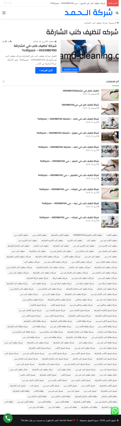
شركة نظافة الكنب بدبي (107, 326)
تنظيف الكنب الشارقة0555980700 (87, 235)
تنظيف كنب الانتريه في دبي (83, 246)
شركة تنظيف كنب (39, 283)
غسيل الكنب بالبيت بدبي (80, 380)
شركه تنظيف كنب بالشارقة (38, 342)
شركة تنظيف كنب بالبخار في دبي (104, 294)
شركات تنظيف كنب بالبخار (79, 267)
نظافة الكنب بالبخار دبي (37, 396)
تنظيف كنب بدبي (18, 251)
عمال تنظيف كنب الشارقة (42, 369)
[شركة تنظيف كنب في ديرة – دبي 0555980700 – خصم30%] (110, 208)
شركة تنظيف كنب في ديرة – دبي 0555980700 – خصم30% (70, 203)
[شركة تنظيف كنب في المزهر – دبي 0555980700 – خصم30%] (110, 165)
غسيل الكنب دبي (70, 385)
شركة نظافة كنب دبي (31, 337)
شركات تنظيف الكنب (71, 256)
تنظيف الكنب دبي (21, 235)
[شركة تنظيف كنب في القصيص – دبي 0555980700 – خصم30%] (110, 179)
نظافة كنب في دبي (36, 407)
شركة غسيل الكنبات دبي (55, 310)
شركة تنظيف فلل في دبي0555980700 (80, 105)
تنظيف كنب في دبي (92, 256)
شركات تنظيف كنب (32, 262)
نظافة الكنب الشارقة (21, 391)
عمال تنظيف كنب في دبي (85, 375)
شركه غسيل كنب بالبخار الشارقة (55, 359)
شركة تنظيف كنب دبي (29, 294)
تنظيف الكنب (112, 235)
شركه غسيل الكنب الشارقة (40, 348)
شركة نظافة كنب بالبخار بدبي (51, 332)
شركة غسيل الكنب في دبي (106, 321)
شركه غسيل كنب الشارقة (106, 359)
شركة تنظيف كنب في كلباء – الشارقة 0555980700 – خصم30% (68, 119)
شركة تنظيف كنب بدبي (51, 294)
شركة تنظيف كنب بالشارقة (75, 294)
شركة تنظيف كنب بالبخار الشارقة (79, 289)
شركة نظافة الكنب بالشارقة (35, 321)
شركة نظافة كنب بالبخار (107, 332)
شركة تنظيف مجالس (83, 299)
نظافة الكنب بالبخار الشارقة (86, 396)
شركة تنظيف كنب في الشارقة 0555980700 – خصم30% (35, 48)
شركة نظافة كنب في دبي (107, 342)
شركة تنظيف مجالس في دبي (81, 305)
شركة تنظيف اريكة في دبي (61, 283)
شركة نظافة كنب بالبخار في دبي (104, 337)
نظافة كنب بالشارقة (89, 407)
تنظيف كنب (91, 240)
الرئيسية (113, 23)
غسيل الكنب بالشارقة (108, 385)
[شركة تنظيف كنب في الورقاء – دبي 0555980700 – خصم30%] (110, 193)
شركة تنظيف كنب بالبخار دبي (21, 289)
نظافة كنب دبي (54, 407)
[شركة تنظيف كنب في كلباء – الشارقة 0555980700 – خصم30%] (110, 123)
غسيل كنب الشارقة (18, 385)
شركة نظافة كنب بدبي (53, 337)
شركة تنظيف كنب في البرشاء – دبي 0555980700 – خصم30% (69, 217)
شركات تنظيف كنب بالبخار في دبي (74, 272)
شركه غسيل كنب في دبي (85, 369)
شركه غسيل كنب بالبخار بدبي (26, 359)
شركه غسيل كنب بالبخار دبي (105, 364)
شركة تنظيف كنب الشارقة (17, 283)
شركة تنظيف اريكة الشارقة (37, 278)
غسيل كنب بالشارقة (109, 391)
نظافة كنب (9, 402)
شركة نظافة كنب (39, 326)
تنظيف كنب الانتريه (74, 240)
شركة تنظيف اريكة (60, 278)
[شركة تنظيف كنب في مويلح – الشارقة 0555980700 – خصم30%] (110, 137)
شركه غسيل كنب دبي (108, 369)
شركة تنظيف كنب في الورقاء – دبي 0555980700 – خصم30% (69, 189)
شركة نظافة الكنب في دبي (60, 326)
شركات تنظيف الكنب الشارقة (47, 256)
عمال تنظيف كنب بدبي (19, 369)
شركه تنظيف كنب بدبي (14, 342)
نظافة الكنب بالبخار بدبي (60, 396)
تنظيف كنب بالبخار (41, 246)
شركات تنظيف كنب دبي (107, 278)
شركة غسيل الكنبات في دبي (30, 310)
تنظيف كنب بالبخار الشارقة (18, 246)
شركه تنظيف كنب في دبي (85, 348)
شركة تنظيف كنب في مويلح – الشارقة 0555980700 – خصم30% (68, 133)
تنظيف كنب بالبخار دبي (85, 251)
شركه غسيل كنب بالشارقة (49, 364)
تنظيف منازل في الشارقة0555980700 (81, 91)
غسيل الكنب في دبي (51, 385)
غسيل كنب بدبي (90, 391)
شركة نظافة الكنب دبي (85, 326)
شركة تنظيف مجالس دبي (107, 305)
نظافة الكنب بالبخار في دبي (106, 402)
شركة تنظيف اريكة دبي (85, 283)
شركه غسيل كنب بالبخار (82, 359)
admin (51, 41)
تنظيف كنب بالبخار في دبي (60, 251)
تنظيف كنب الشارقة (61, 246)
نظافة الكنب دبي (44, 402)
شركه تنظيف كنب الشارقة (63, 342)
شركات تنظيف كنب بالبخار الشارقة (50, 267)
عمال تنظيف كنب (64, 369)
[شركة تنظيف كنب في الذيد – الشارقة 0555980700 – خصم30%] (110, 151)
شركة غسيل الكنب (57, 305)
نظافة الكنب (39, 391)
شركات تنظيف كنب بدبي (19, 272)
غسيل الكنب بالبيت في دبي (33, 380)
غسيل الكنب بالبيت (27, 375)
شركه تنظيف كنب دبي (108, 348)
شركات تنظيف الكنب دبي (82, 262)
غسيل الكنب (66, 375)
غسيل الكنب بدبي (88, 385)
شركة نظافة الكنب (83, 321)
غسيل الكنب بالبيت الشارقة (106, 380)
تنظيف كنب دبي (110, 256)
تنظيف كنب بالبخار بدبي (107, 251)
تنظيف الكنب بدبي (39, 235)
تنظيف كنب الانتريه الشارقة (52, 240)
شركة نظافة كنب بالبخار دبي (24, 332)
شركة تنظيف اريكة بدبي (107, 283)
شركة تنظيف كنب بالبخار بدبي (50, 289)
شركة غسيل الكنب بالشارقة (79, 315)
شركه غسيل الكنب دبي (58, 353)
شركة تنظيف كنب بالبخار (107, 289)
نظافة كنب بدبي (70, 407)
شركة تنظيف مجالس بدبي (33, 299)
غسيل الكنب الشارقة (48, 375)
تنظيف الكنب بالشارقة (60, 235)
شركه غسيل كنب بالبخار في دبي (77, 364)
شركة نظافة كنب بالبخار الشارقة (80, 332)
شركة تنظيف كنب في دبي (106, 299)
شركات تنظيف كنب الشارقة (106, 267)
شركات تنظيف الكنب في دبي (55, 262)
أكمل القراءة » (46, 70)
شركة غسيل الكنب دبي (31, 315)
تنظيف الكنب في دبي (108, 240)
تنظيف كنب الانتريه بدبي (27, 240)
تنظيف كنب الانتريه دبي (108, 246)
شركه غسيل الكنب (62, 348)
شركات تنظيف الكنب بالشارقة (19, 256)
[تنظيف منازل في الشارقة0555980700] (110, 95)
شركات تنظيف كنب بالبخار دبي (104, 272)
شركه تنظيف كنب (85, 342)
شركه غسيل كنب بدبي (25, 364)
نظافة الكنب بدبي (62, 402)
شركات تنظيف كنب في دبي (83, 278)
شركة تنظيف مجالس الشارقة (59, 299)
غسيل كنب (34, 385)
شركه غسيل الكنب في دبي (33, 353)
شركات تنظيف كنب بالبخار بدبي (19, 267)
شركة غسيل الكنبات (38, 305)
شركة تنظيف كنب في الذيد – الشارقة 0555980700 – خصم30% (68, 147)
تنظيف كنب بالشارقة (37, 251)
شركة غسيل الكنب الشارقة (106, 315)
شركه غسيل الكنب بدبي (80, 353)
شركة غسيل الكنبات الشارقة (105, 310)
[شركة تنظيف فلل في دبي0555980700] (110, 109)
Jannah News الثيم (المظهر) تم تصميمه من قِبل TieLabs (46, 420)
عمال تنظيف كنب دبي (108, 375)
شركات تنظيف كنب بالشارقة (44, 272)
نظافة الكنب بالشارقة (82, 402)
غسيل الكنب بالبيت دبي (57, 380)
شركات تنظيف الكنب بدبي (106, 262)
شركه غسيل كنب (11, 353)
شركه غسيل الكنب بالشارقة (106, 353)
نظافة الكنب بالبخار (109, 396)
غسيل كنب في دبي (55, 391)
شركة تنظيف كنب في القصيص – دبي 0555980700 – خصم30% (68, 175)
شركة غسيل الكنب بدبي (54, 315)
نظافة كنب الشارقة (109, 407)
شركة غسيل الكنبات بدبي (80, 310)
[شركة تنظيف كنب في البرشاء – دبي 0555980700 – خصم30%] (110, 222)
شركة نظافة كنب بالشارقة (76, 337)
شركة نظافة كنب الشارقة (17, 326)
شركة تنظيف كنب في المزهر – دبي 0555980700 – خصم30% (69, 161)
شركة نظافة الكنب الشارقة (61, 321)
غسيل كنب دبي (73, 391)
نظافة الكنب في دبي (25, 402)
